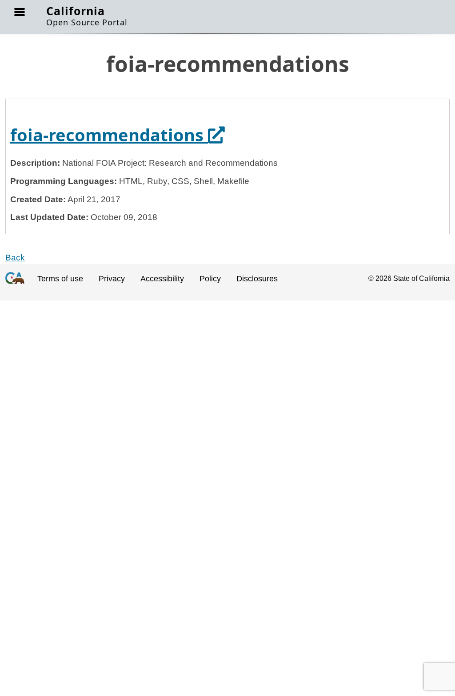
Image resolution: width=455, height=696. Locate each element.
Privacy (112, 278)
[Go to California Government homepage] (14, 285)
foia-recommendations (117, 134)
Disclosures (257, 278)
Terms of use (60, 278)
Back (15, 257)
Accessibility (162, 278)
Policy (210, 278)
